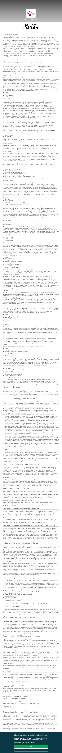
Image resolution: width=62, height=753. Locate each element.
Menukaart (19, 3)
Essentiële (31, 750)
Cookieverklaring (15, 298)
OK (31, 746)
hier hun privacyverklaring (45, 591)
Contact (38, 3)
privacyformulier (20, 484)
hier (26, 694)
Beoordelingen (29, 3)
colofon (45, 3)
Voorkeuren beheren (18, 741)
